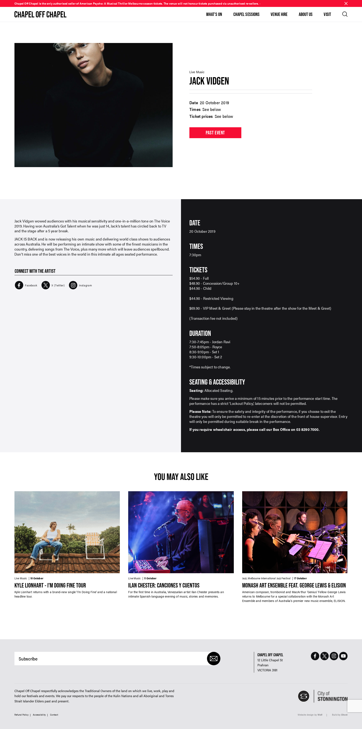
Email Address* (151, 394)
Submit (181, 415)
